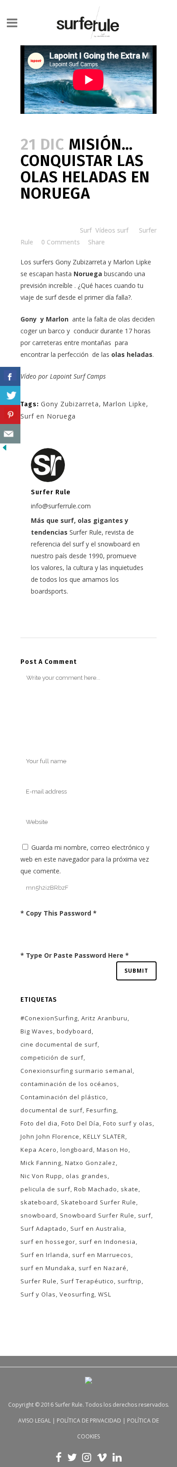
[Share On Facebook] (10, 376)
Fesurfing (101, 1110)
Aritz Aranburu (104, 1018)
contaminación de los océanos (68, 1084)
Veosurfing (76, 1294)
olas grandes (87, 1176)
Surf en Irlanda (44, 1255)
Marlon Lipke (132, 262)
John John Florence (49, 1136)
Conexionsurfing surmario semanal (76, 1071)
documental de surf (51, 1110)
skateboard (38, 1202)
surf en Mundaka (47, 1268)
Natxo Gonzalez (90, 1163)
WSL (104, 1294)
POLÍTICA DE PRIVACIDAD (89, 1420)
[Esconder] (4, 449)
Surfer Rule (38, 1281)
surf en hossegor (47, 1242)
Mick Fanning (40, 1163)
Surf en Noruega (48, 416)
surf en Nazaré (103, 1268)
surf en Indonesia (107, 1242)
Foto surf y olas (127, 1123)
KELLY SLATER (104, 1136)
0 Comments (60, 242)
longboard (76, 1149)
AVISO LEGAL (34, 1420)
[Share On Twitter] (10, 395)
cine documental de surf (59, 1044)
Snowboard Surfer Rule (97, 1215)
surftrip (130, 1281)
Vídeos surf (111, 230)
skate (129, 1189)
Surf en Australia (97, 1228)
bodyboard (74, 1031)
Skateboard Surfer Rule (98, 1202)
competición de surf (52, 1057)
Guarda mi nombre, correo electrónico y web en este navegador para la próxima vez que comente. (84, 859)
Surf (86, 230)
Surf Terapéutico (87, 1281)
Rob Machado (95, 1189)
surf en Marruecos (101, 1255)
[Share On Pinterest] (10, 414)
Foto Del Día (80, 1123)
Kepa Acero (38, 1149)
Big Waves (36, 1031)
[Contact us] (10, 434)
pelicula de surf (45, 1189)
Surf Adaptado (43, 1228)
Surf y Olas (38, 1294)
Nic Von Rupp (41, 1176)
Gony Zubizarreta (80, 262)
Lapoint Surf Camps (78, 376)
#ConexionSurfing (49, 1018)
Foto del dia (39, 1123)
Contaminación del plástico (63, 1097)
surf (144, 1215)
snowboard (38, 1215)
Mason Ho (112, 1149)
